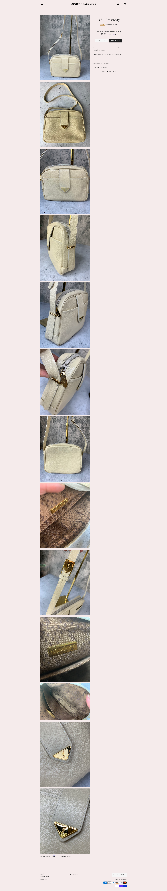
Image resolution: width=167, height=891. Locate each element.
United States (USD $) (118, 875)
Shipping (102, 24)
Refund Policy (44, 879)
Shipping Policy (44, 876)
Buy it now (115, 40)
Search (42, 874)
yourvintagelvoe (83, 4)
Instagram (75, 874)
